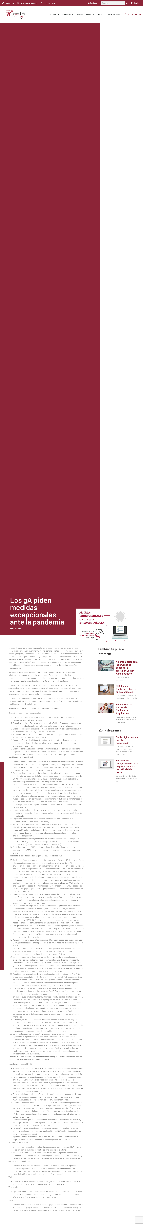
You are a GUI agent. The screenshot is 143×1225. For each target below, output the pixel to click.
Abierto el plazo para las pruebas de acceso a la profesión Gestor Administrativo (127, 667)
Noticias (80, 14)
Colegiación (66, 14)
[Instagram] (140, 14)
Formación (90, 14)
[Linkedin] (129, 14)
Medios (99, 14)
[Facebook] (125, 14)
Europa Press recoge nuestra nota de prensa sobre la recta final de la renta (127, 766)
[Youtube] (136, 14)
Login (136, 3)
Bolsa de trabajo (114, 14)
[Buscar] (126, 3)
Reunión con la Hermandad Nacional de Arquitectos (123, 709)
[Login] (131, 3)
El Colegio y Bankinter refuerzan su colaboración (126, 688)
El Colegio (53, 14)
